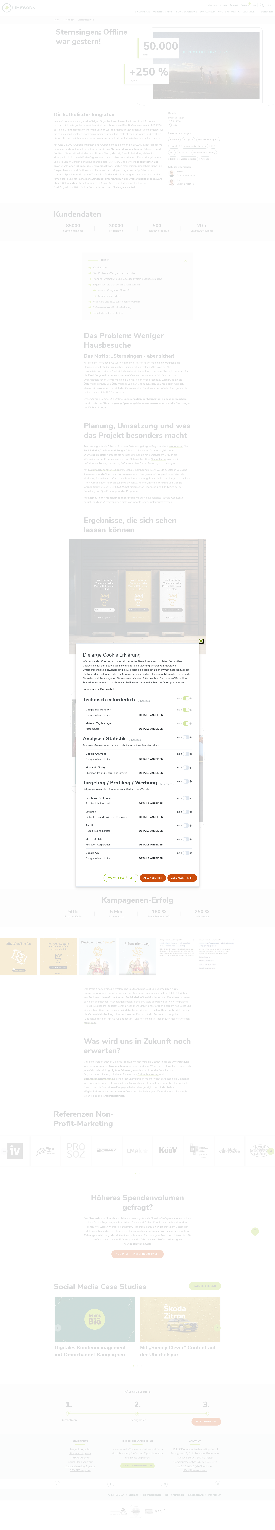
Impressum (89, 689)
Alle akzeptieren (182, 877)
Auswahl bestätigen (121, 877)
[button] (165, 715)
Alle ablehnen (153, 877)
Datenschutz (108, 689)
